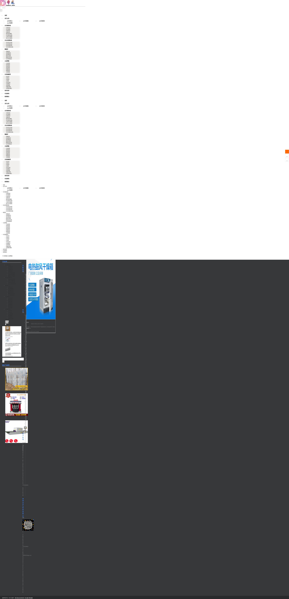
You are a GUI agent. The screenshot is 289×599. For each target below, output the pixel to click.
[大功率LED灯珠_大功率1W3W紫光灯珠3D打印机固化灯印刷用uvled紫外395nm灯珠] (7, 330)
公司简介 (9, 21)
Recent (6, 322)
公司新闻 (42, 21)
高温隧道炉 (25, 426)
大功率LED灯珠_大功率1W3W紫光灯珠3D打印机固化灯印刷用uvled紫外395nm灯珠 (13, 334)
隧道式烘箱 (25, 404)
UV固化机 (29, 323)
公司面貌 (26, 21)
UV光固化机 (26, 280)
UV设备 (26, 361)
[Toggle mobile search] (1, 12)
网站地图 (31, 597)
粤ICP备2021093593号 (19, 597)
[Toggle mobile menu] (0, 12)
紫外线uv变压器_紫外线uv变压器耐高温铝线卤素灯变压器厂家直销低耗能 (13, 418)
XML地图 (27, 597)
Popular (7, 321)
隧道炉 (25, 292)
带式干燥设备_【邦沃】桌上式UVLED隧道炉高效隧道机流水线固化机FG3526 (13, 445)
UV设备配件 (26, 303)
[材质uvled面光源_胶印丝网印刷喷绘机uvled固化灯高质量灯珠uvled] (7, 342)
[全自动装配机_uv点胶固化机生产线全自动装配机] (7, 351)
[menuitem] (6, 15)
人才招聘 (9, 23)
